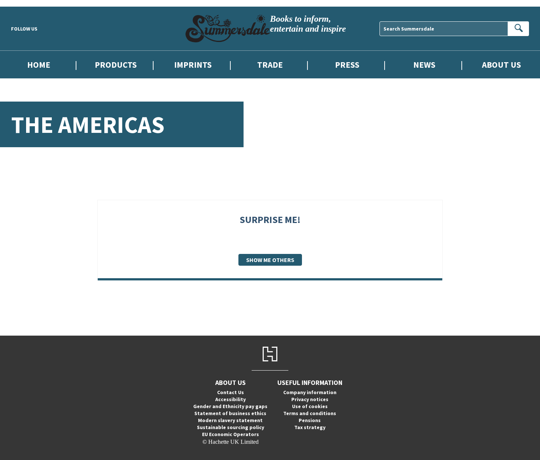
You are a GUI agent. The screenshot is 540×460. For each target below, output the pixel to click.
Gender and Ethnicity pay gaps (230, 406)
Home (38, 64)
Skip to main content (24, 3)
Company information (309, 392)
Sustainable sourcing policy (230, 427)
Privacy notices (309, 399)
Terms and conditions (309, 413)
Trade (270, 64)
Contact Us (230, 392)
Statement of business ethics (230, 413)
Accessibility (230, 399)
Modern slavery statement (230, 420)
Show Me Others (270, 259)
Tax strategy (309, 427)
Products (116, 64)
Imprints (193, 64)
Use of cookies (310, 406)
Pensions (310, 420)
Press (347, 64)
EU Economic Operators (230, 434)
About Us (501, 64)
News (424, 64)
